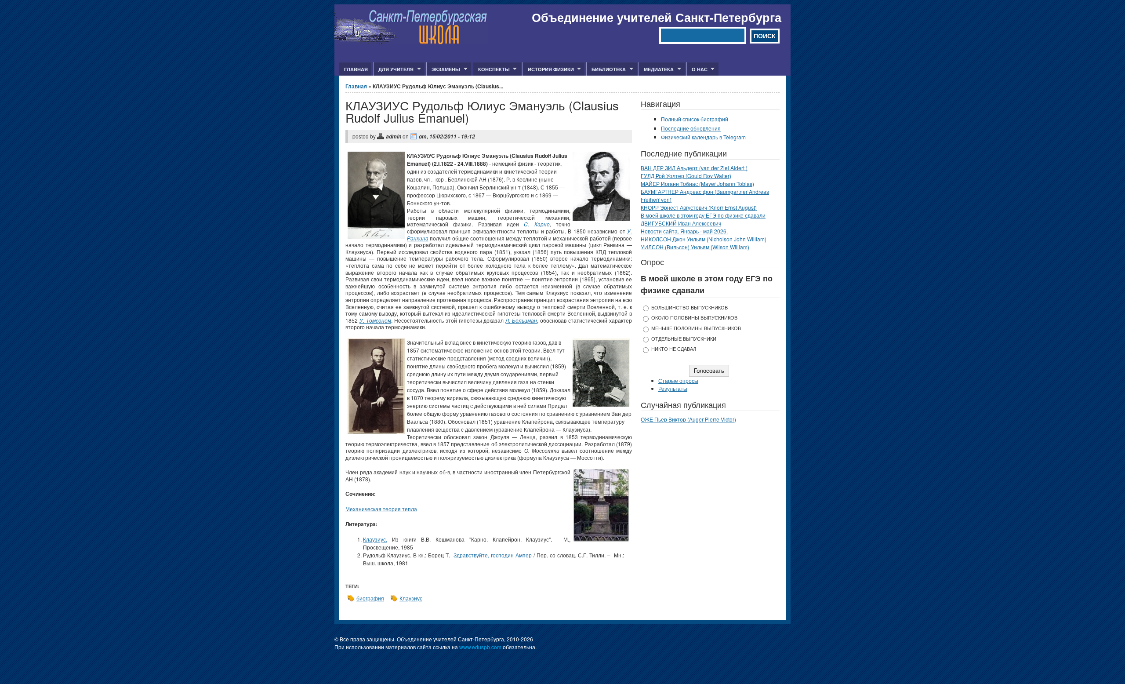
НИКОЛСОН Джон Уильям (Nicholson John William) (703, 239)
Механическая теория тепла (381, 509)
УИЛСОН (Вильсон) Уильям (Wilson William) (695, 247)
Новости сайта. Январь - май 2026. (684, 231)
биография (370, 598)
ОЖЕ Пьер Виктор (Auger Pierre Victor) (688, 419)
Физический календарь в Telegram (703, 137)
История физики (548, 69)
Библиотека (606, 69)
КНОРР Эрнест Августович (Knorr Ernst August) (699, 207)
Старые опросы (678, 380)
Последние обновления (691, 128)
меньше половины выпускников (696, 328)
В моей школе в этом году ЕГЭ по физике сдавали (703, 215)
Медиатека (656, 69)
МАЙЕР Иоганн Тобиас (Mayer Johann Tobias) (697, 183)
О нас (697, 69)
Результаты (672, 388)
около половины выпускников (694, 317)
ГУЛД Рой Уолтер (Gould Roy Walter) (686, 175)
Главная (356, 69)
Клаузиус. (375, 539)
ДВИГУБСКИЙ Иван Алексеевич (681, 223)
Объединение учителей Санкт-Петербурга (656, 17)
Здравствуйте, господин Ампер (493, 555)
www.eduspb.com (480, 647)
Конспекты (491, 69)
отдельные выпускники (683, 338)
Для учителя (393, 69)
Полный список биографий (694, 119)
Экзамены (443, 69)
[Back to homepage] (411, 42)
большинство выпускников (689, 307)
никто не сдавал (673, 349)
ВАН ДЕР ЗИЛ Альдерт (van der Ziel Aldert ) (694, 167)
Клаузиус (410, 598)
